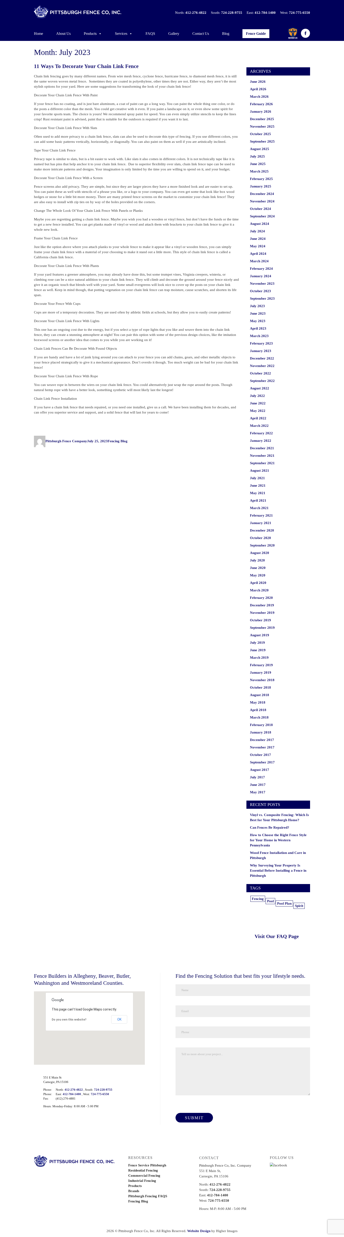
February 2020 (261, 598)
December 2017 (262, 740)
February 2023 (261, 343)
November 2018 (262, 680)
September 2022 (262, 381)
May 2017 (257, 792)
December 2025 (262, 119)
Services (121, 34)
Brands (133, 1191)
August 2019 (259, 635)
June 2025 (258, 164)
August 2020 (259, 553)
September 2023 (262, 298)
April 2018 (258, 710)
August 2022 (259, 388)
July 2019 (257, 642)
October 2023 (260, 291)
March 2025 (259, 171)
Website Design (198, 1231)
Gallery (173, 34)
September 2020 (262, 545)
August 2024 (259, 224)
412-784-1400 (265, 12)
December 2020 (262, 530)
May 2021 (257, 493)
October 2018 (260, 687)
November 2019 (262, 613)
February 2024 (261, 268)
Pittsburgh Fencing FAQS (147, 1196)
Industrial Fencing (142, 1181)
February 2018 (261, 725)
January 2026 (260, 111)
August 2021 (259, 470)
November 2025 (262, 126)
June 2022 (258, 403)
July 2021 (257, 478)
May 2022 (257, 411)
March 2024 (259, 261)
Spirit (299, 906)
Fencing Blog (118, 441)
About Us (63, 34)
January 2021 (260, 523)
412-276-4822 (195, 12)
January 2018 (260, 732)
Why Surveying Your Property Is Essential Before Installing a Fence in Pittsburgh (278, 870)
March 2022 (259, 426)
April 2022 (258, 418)
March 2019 (259, 657)
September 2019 (262, 627)
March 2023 (259, 336)
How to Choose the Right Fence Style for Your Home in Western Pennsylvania (278, 840)
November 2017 (262, 747)
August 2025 (259, 149)
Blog (225, 34)
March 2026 (259, 96)
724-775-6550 (299, 12)
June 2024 (258, 239)
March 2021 (259, 508)
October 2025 (260, 134)
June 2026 (258, 81)
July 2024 (257, 231)
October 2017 (260, 755)
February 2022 (261, 433)
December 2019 (262, 605)
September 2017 (262, 762)
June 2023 (258, 313)
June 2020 (258, 568)
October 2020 (260, 538)
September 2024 (262, 216)
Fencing (258, 899)
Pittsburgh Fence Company (66, 441)
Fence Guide (256, 34)
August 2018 (259, 695)
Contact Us (200, 34)
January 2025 (260, 186)
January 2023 (260, 351)
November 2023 (262, 283)
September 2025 (262, 141)
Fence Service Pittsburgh (147, 1165)
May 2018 (257, 702)
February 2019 (261, 665)
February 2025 (261, 179)
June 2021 (258, 485)
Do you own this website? (69, 1019)
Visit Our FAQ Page (277, 936)
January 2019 (260, 672)
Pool (270, 901)
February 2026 (261, 104)
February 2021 (261, 515)
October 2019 (260, 620)
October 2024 (260, 209)
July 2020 (257, 560)
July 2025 (257, 156)
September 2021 (262, 463)
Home (38, 34)
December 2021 (262, 448)
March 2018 (259, 717)
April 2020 (258, 583)
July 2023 (257, 306)
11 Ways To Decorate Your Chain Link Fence (86, 66)
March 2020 (259, 590)
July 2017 (257, 777)
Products (90, 34)
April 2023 (258, 328)
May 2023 (257, 321)
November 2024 (262, 201)
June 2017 (258, 785)
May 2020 (257, 575)
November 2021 (262, 455)
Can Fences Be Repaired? (269, 827)
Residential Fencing (143, 1170)
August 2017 (259, 770)
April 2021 (258, 500)
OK (119, 1019)
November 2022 (262, 366)
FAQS (150, 34)
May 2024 (257, 246)
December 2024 (262, 194)
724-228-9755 (231, 12)
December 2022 (262, 358)
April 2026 (258, 89)
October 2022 (260, 373)
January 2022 (260, 440)
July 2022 (257, 396)
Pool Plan (284, 903)
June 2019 (258, 650)
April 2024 (258, 253)
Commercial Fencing (144, 1175)
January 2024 (260, 276)
